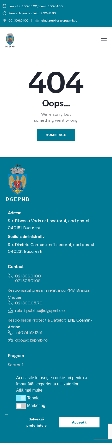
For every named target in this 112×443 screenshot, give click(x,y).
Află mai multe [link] (29, 390)
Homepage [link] (56, 134)
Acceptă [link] (79, 422)
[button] (21, 398)
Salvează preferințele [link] (36, 422)
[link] (15, 20)
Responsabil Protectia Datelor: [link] (37, 320)
